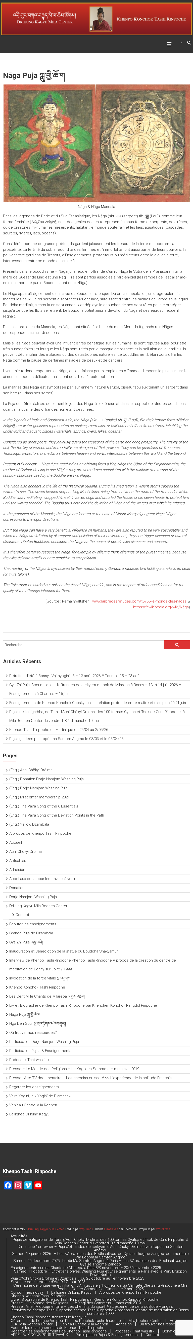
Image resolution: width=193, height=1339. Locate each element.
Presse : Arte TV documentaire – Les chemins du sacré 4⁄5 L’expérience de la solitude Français (90, 1078)
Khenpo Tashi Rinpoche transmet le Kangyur (48, 1317)
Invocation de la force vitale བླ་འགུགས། (40, 978)
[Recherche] (177, 644)
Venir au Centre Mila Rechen (33, 1105)
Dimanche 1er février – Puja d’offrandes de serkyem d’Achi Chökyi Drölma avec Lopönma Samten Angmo (100, 1248)
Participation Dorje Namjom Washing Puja (44, 1041)
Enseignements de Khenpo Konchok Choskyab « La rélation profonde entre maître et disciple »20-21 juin (97, 702)
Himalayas (111, 1229)
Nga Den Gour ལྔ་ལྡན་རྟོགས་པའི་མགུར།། (37, 1023)
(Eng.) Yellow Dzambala (29, 824)
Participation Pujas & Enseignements (40, 1050)
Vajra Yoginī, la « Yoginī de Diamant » (40, 1096)
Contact (22, 914)
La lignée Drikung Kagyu (29, 1114)
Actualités (17, 860)
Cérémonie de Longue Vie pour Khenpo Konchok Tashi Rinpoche (66, 1320)
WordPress (163, 1229)
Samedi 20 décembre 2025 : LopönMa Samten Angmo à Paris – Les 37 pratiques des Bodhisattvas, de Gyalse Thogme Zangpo (100, 1262)
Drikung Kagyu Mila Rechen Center (38, 906)
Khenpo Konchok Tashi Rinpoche (37, 987)
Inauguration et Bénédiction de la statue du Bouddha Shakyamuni (64, 951)
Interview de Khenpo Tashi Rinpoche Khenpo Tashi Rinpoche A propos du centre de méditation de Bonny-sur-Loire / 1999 (100, 1312)
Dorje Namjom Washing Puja (33, 897)
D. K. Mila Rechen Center (32, 1324)
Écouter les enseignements (32, 924)
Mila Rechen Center (145, 1320)
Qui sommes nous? (27, 1292)
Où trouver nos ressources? (33, 1032)
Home (175, 1320)
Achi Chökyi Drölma (25, 851)
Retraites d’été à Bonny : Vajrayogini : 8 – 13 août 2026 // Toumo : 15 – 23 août (75, 676)
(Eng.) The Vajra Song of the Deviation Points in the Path (56, 815)
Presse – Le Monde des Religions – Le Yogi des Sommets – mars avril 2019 (74, 1069)
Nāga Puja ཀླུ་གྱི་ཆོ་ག (24, 1014)
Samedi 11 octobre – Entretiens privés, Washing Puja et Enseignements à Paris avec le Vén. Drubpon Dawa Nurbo (100, 1273)
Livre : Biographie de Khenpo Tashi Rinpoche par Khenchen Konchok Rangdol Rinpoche (83, 1005)
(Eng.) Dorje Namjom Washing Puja (38, 788)
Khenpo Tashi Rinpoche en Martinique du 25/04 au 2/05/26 (58, 729)
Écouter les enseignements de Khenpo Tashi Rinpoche (57, 1327)
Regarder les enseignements (34, 1087)
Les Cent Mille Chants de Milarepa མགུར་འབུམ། (47, 996)
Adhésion (17, 869)
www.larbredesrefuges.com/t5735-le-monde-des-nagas (139, 601)
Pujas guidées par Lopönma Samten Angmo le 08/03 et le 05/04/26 (66, 738)
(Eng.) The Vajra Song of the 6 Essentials (43, 806)
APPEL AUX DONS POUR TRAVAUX (39, 1334)
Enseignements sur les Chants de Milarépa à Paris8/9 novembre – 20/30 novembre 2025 (86, 1267)
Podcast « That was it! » (29, 1060)
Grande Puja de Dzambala (31, 933)
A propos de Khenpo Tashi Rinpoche (40, 833)
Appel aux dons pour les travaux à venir (42, 878)
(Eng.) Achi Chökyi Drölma (31, 770)
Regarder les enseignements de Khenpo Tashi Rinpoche (59, 1331)
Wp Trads (86, 1229)
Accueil (15, 842)
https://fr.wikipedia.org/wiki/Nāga (161, 607)
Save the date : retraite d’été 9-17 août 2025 (48, 1282)
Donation (16, 888)
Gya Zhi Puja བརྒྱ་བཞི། (26, 942)
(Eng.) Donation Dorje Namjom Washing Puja (46, 779)
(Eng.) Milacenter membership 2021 (39, 797)
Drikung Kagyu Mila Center (45, 1229)
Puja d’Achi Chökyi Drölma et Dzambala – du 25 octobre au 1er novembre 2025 (77, 1278)
